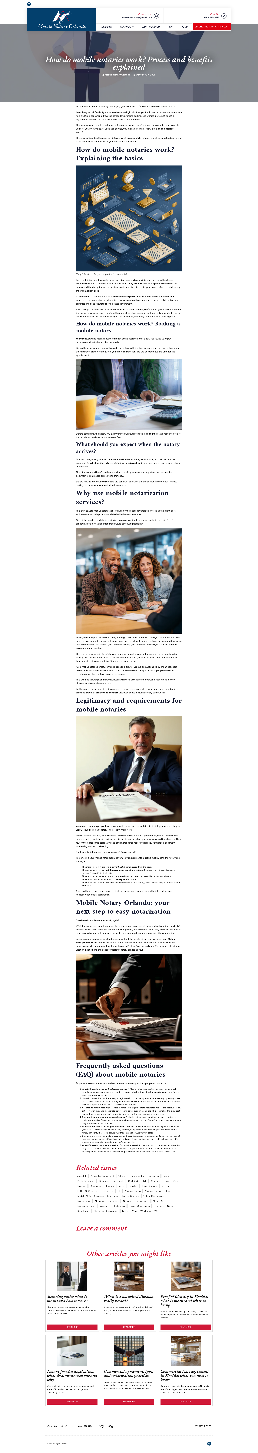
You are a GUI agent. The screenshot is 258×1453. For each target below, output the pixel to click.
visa (134, 1211)
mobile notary (133, 1191)
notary (127, 1201)
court (176, 1181)
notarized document (107, 1201)
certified (133, 1181)
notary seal (159, 1201)
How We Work (151, 27)
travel (125, 1211)
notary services (86, 1206)
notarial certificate (153, 1196)
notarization (84, 1201)
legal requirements (114, 300)
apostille (82, 1176)
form (121, 1186)
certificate (118, 1181)
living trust (108, 1191)
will (156, 1211)
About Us (106, 27)
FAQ (171, 27)
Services (125, 27)
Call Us (214, 14)
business (104, 1181)
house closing (149, 1186)
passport (104, 1206)
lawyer (165, 1186)
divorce (81, 1186)
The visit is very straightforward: (92, 459)
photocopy (118, 1206)
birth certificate (86, 1181)
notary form (142, 1201)
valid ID (91, 1129)
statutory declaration (106, 1211)
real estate (83, 1211)
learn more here (123, 829)
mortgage (113, 1196)
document (96, 1186)
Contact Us (145, 14)
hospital (132, 1186)
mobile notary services (90, 1196)
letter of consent (87, 1191)
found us (159, 338)
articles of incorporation (131, 1176)
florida (110, 1186)
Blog (185, 27)
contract (156, 1181)
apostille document (102, 1176)
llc (119, 1191)
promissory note (163, 1206)
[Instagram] (29, 4)
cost (167, 1181)
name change (130, 1196)
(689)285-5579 (203, 1426)
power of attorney (139, 1206)
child (144, 1181)
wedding (145, 1211)
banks (166, 1176)
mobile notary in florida (158, 1191)
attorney (154, 1176)
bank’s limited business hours (158, 106)
